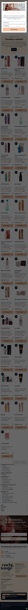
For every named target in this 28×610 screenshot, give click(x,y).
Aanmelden (14, 29)
